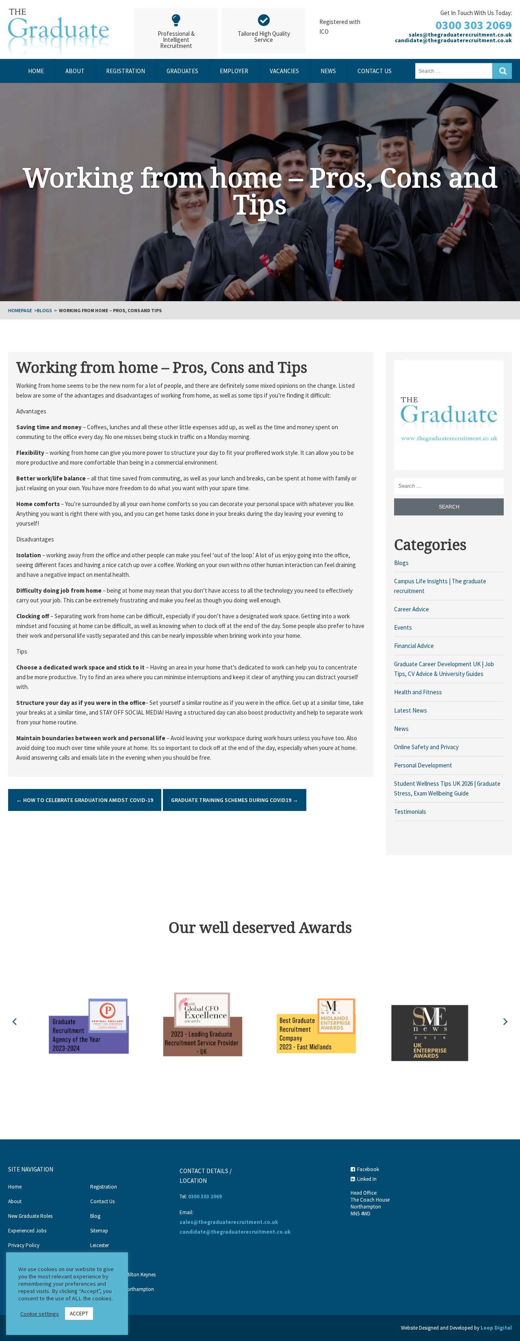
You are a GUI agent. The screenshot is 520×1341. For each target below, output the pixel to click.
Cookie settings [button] (39, 1313)
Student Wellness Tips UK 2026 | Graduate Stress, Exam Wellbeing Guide (447, 788)
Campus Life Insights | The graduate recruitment (440, 586)
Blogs (44, 310)
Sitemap (99, 1230)
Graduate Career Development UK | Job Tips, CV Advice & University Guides (444, 669)
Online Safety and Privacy (426, 747)
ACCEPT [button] (79, 1313)
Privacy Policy (23, 1245)
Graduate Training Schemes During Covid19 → (234, 800)
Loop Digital (496, 1327)
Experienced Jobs (27, 1230)
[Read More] (449, 414)
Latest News (410, 710)
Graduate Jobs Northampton (122, 1289)
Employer (234, 71)
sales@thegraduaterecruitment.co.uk (460, 34)
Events (403, 627)
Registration (125, 71)
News (328, 71)
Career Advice (411, 609)
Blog (95, 1216)
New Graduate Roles (30, 1216)
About (74, 71)
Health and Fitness (418, 692)
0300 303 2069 (474, 25)
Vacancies (284, 71)
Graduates (182, 71)
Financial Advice (414, 646)
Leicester (99, 1245)
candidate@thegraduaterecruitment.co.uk (453, 40)
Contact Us (375, 71)
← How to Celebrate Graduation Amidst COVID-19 (84, 800)
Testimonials (410, 811)
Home (36, 71)
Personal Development (423, 765)
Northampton (105, 1259)
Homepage (20, 310)
